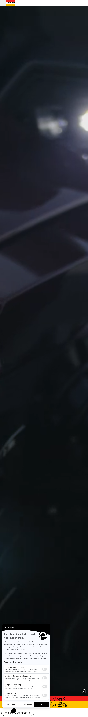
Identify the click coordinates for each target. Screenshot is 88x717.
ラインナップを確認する (18, 713)
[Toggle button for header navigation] (3, 3)
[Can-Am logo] (10, 3)
